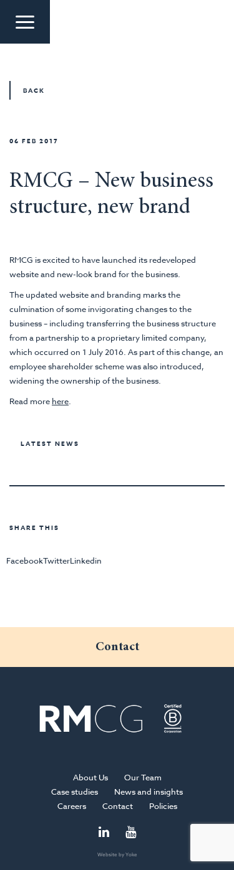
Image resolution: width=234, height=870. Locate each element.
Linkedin (86, 560)
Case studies (74, 791)
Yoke (131, 854)
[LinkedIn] (104, 833)
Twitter (56, 560)
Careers (71, 805)
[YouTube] (130, 833)
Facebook (24, 560)
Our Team (143, 777)
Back (34, 90)
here (60, 401)
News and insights (148, 791)
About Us (90, 777)
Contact (117, 805)
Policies (163, 805)
